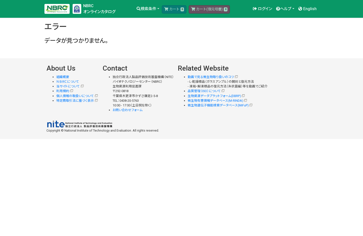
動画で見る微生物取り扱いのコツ (211, 77)
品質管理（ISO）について (204, 91)
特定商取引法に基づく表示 (75, 100)
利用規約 (62, 91)
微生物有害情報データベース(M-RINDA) (215, 100)
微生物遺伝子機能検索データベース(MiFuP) (218, 105)
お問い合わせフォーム (127, 110)
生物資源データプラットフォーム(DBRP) (214, 96)
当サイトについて (68, 86)
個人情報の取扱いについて (75, 96)
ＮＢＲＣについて (67, 81)
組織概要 (62, 77)
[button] (148, 9)
